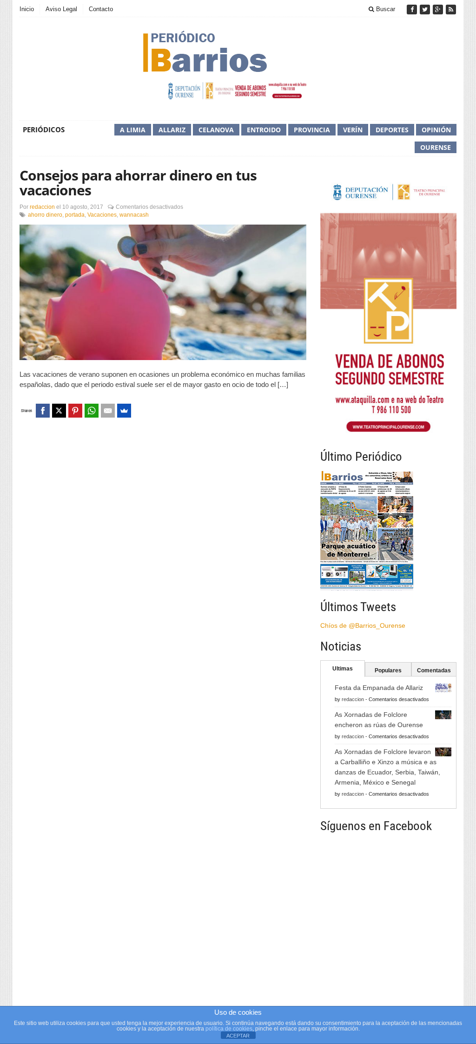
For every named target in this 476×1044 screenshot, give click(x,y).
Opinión (436, 129)
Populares (388, 670)
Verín (353, 129)
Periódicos (44, 129)
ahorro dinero (45, 215)
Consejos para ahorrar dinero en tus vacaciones (138, 183)
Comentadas (434, 670)
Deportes (392, 129)
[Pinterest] (75, 411)
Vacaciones (102, 215)
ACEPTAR (238, 1035)
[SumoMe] (124, 411)
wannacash (134, 215)
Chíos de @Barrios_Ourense (362, 625)
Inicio (27, 9)
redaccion (42, 207)
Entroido (264, 129)
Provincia (312, 129)
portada (75, 215)
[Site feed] (450, 9)
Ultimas (342, 668)
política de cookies (228, 1028)
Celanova (216, 129)
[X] (59, 411)
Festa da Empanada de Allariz (379, 687)
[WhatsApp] (92, 411)
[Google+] (438, 9)
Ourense (435, 147)
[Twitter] (425, 9)
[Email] (108, 411)
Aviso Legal (61, 9)
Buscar (384, 9)
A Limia (132, 129)
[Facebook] (412, 9)
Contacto (101, 9)
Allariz (172, 129)
